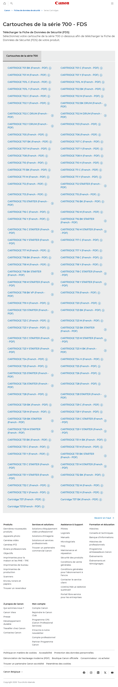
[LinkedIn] (98, 672)
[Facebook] (84, 672)
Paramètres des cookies (58, 663)
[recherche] (11, 3)
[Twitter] (105, 672)
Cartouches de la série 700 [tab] (22, 55)
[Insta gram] (91, 672)
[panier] (4, 3)
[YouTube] (112, 672)
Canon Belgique (12, 671)
